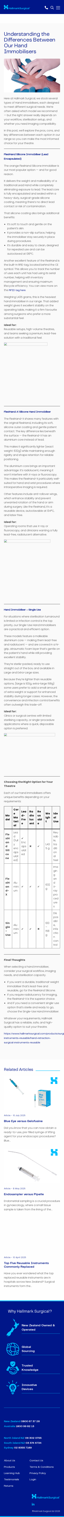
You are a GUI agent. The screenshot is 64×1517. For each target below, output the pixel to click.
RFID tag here (17, 290)
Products (9, 1467)
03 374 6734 (34, 1443)
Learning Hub (12, 1473)
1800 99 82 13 (25, 1426)
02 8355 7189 (22, 1448)
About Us (9, 1460)
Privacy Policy (38, 1473)
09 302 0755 (33, 1438)
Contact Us (36, 1460)
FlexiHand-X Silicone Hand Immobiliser (27, 412)
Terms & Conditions (42, 1467)
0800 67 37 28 (30, 1421)
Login (33, 1479)
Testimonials (11, 1479)
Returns (8, 1486)
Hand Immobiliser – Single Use (22, 610)
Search (52, 7)
